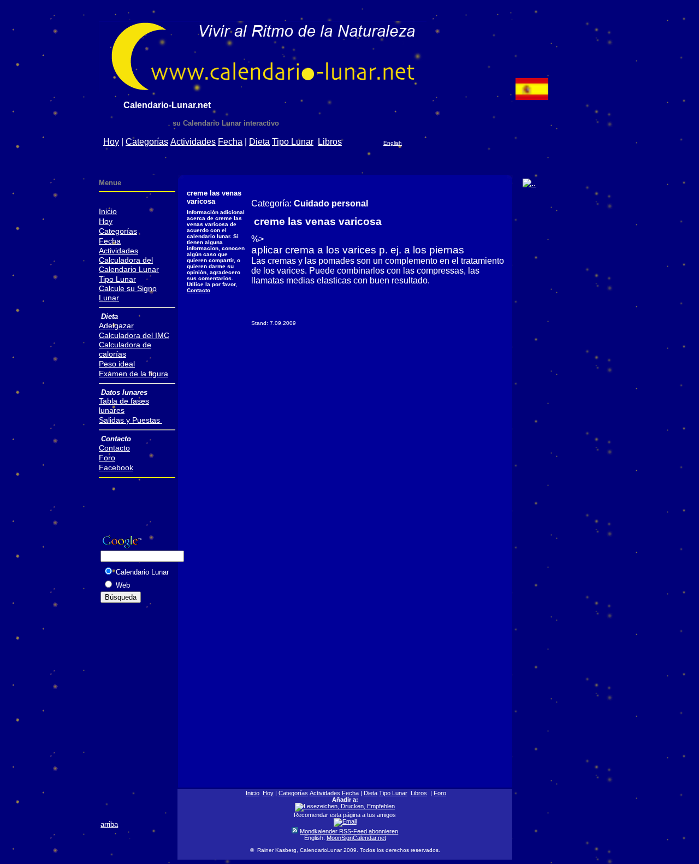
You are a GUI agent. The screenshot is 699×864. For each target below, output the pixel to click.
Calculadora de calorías (125, 349)
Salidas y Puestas (130, 420)
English (392, 143)
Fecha (230, 141)
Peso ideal (117, 363)
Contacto (198, 290)
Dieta (259, 141)
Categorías (147, 141)
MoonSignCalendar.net (356, 838)
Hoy (111, 141)
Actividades (193, 141)
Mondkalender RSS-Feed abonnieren (349, 831)
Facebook (116, 467)
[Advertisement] (382, 161)
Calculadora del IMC (134, 335)
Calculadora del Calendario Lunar (129, 265)
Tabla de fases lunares (124, 406)
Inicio (108, 211)
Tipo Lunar (292, 141)
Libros (330, 141)
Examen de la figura (133, 373)
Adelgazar (116, 325)
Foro (107, 457)
